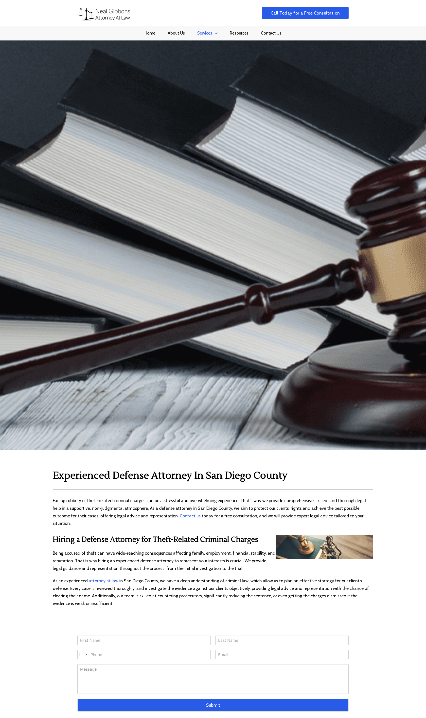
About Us (176, 33)
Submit (213, 705)
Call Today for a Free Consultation (305, 13)
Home (149, 33)
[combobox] (83, 654)
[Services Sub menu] (216, 33)
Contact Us (271, 33)
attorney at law (103, 581)
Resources (239, 33)
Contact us (190, 516)
